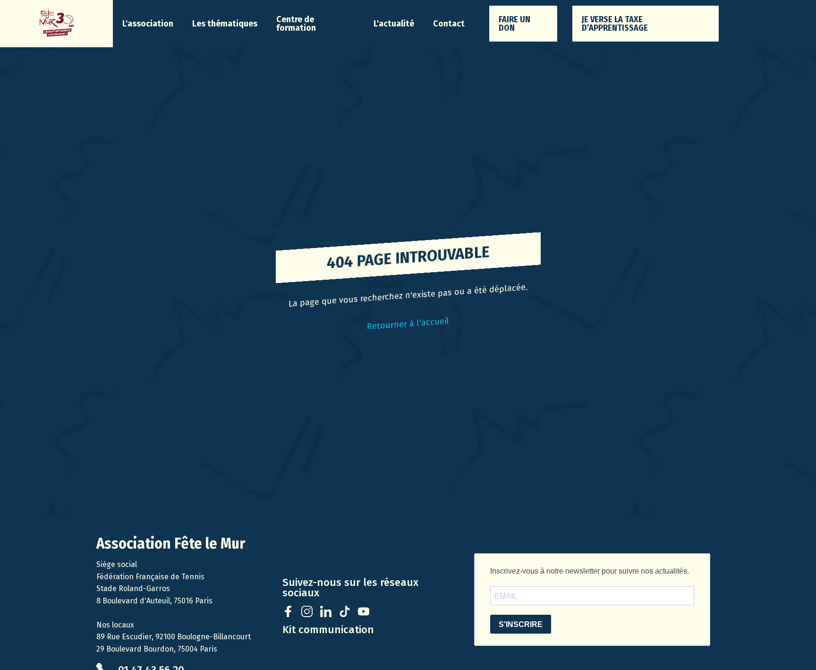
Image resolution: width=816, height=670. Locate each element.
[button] (148, 23)
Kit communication (328, 630)
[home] (56, 23)
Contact (449, 23)
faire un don (514, 23)
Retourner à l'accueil (408, 324)
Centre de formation (296, 23)
